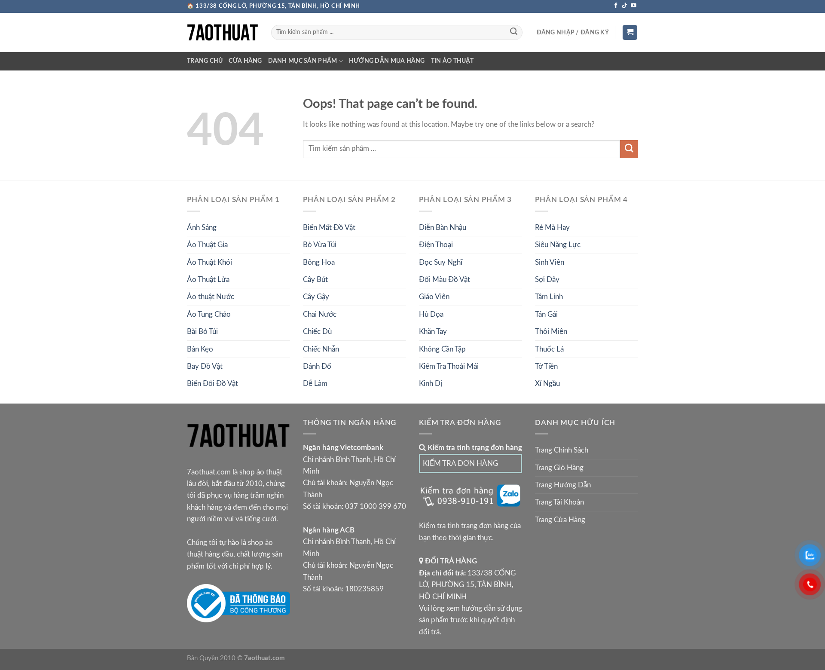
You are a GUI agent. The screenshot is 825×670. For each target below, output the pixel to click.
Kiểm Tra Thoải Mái (449, 366)
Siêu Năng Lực (558, 244)
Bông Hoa (319, 262)
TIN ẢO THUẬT (452, 61)
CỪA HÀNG (245, 61)
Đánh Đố (317, 366)
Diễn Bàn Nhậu (442, 227)
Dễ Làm (315, 383)
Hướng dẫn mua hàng (387, 61)
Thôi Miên (551, 331)
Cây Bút (315, 279)
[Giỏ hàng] (630, 32)
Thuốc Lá (549, 349)
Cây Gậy (316, 296)
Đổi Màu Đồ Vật (444, 279)
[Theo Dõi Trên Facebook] (616, 6)
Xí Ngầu (547, 383)
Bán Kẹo (200, 349)
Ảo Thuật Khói (209, 262)
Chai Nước (319, 314)
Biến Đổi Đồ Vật (212, 383)
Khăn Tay (433, 331)
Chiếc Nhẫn (321, 349)
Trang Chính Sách (561, 450)
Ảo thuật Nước (210, 296)
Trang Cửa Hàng (560, 519)
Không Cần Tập (442, 349)
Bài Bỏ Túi (202, 331)
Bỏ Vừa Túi (319, 244)
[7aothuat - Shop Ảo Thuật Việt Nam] (222, 32)
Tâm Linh (549, 296)
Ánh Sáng (202, 227)
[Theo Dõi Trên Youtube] (633, 6)
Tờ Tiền (546, 366)
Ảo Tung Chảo (209, 314)
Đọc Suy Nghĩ (440, 262)
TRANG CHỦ (205, 61)
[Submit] (513, 32)
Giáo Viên (434, 296)
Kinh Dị (430, 383)
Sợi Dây (547, 279)
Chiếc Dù (317, 331)
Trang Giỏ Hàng (559, 467)
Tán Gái (546, 314)
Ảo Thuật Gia (207, 244)
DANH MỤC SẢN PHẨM (302, 61)
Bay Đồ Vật (205, 366)
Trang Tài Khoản (559, 502)
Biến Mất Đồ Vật (329, 227)
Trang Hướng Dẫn (563, 485)
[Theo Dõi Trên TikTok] (624, 6)
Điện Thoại (436, 244)
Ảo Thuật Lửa (208, 279)
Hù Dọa (431, 314)
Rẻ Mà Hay (552, 227)
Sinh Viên (549, 262)
